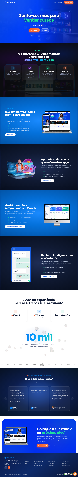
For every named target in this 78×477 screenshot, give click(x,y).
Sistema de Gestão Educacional (38, 466)
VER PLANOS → (10, 134)
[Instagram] (6, 467)
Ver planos (44, 30)
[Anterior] (6, 398)
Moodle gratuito (51, 461)
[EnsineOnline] (10, 2)
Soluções (59, 2)
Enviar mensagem (65, 461)
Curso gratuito (51, 463)
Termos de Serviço (60, 474)
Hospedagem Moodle (38, 461)
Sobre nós (27, 461)
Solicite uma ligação (66, 465)
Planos (54, 2)
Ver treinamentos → (47, 180)
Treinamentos (37, 463)
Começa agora (41, 445)
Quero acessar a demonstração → (15, 226)
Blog (26, 463)
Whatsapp (64, 463)
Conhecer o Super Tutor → (49, 276)
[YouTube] (9, 467)
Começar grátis (68, 2)
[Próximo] (72, 398)
